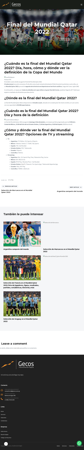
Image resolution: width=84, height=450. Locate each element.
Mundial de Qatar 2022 (65, 40)
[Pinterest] (11, 180)
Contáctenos (4, 420)
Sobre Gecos (4, 431)
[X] (10, 180)
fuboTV (23, 164)
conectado (16, 348)
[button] (79, 443)
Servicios (3, 414)
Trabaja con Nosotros (6, 437)
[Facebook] (8, 180)
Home (2, 411)
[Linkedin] (12, 180)
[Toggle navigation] (68, 4)
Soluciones (3, 417)
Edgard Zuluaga (20, 40)
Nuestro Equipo (4, 434)
